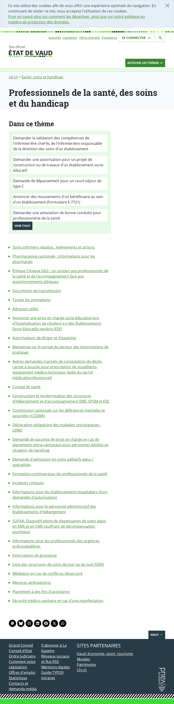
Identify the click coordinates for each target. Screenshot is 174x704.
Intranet (48, 677)
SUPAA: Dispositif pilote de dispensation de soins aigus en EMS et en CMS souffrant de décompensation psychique (59, 526)
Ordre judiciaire (22, 656)
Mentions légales (55, 667)
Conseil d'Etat (20, 650)
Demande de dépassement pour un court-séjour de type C (57, 183)
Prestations (109, 38)
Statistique (18, 677)
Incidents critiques (28, 482)
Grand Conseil (21, 645)
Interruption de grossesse (34, 555)
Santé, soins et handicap (42, 77)
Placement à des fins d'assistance (41, 591)
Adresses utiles (25, 308)
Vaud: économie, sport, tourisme (105, 653)
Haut (155, 635)
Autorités (54, 38)
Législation (70, 38)
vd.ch (13, 77)
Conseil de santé (26, 386)
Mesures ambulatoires (31, 582)
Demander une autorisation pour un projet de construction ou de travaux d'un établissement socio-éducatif (58, 165)
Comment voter (22, 661)
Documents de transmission (36, 290)
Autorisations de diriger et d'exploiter (44, 337)
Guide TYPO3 (52, 672)
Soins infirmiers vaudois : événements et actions (53, 247)
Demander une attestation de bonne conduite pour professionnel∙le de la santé (57, 215)
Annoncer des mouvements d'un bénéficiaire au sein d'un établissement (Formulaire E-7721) (58, 199)
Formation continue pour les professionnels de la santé (59, 473)
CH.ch (82, 670)
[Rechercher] (160, 38)
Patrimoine (86, 664)
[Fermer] (167, 5)
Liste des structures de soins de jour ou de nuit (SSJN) (58, 564)
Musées (83, 659)
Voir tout (23, 225)
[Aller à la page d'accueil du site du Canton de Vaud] (39, 51)
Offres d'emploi (89, 38)
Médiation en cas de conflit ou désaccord (47, 573)
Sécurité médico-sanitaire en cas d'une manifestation (57, 600)
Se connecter (134, 38)
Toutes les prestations (31, 299)
